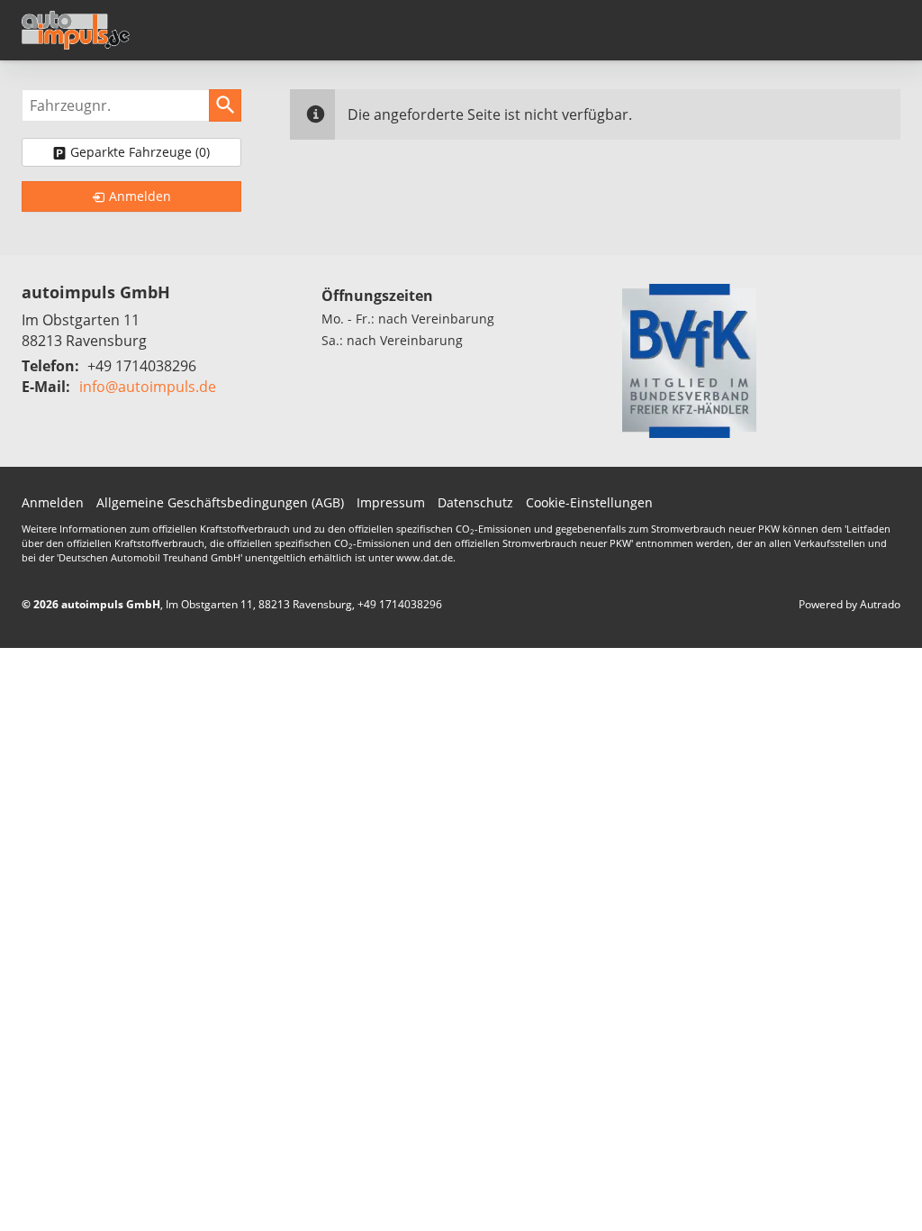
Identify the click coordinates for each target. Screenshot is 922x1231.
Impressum (391, 502)
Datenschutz (475, 502)
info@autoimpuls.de (147, 387)
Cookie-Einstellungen (589, 502)
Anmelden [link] (140, 196)
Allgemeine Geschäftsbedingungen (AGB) (220, 502)
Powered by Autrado (849, 604)
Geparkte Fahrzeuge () (140, 151)
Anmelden (53, 502)
